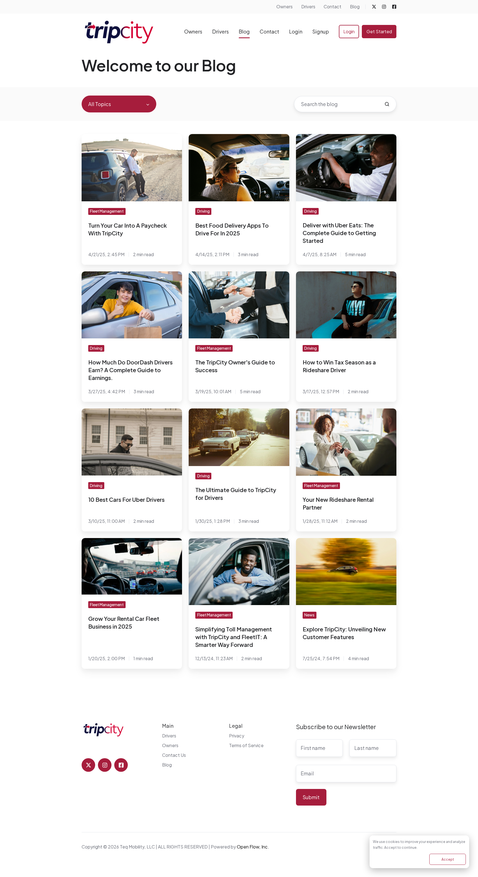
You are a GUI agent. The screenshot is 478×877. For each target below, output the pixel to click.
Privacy (236, 736)
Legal (236, 725)
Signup (320, 31)
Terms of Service (246, 745)
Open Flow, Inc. (253, 847)
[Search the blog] (387, 104)
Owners (284, 6)
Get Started (379, 31)
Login (295, 31)
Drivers (308, 6)
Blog (355, 6)
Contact (332, 6)
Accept (447, 859)
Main (167, 725)
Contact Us (174, 755)
